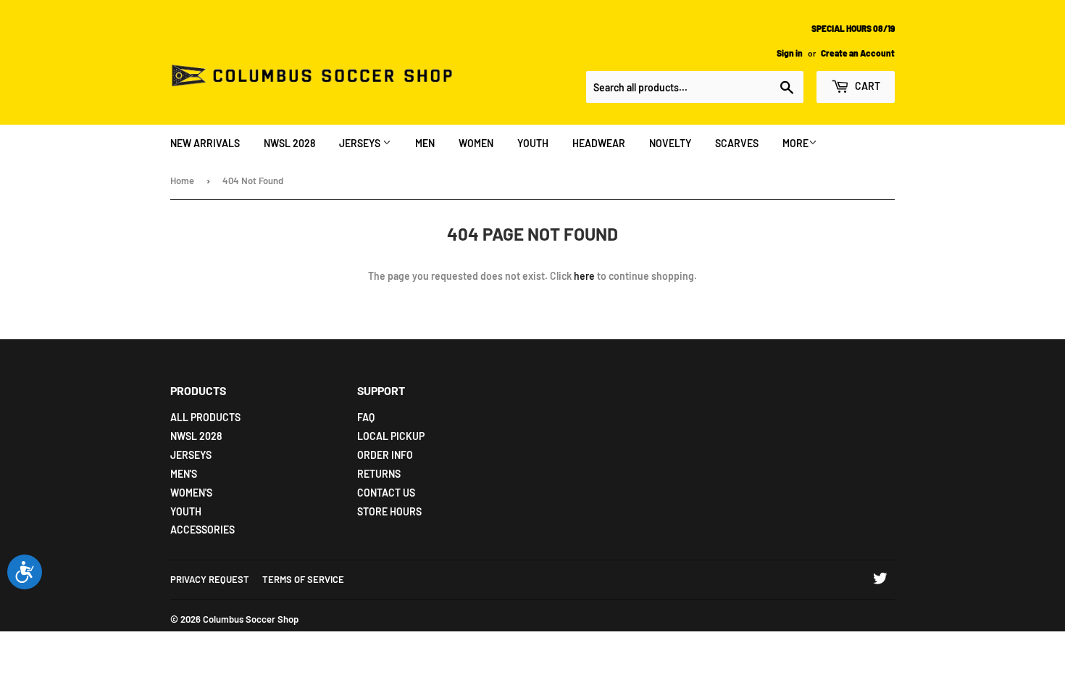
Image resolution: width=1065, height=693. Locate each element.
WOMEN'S (191, 492)
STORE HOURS (389, 511)
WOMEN (476, 143)
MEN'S (183, 474)
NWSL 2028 (289, 143)
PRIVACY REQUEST (209, 579)
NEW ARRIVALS (205, 143)
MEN (425, 143)
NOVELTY (670, 143)
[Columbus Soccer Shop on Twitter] (880, 580)
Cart (866, 86)
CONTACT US (386, 492)
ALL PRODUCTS (205, 417)
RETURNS (379, 474)
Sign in (790, 53)
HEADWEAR (598, 143)
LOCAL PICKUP (391, 436)
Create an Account (858, 53)
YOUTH (532, 143)
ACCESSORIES (202, 529)
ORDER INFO (385, 455)
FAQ (366, 417)
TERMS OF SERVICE (303, 579)
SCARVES (737, 143)
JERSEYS (361, 143)
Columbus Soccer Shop (250, 619)
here (584, 276)
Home (182, 180)
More (795, 143)
